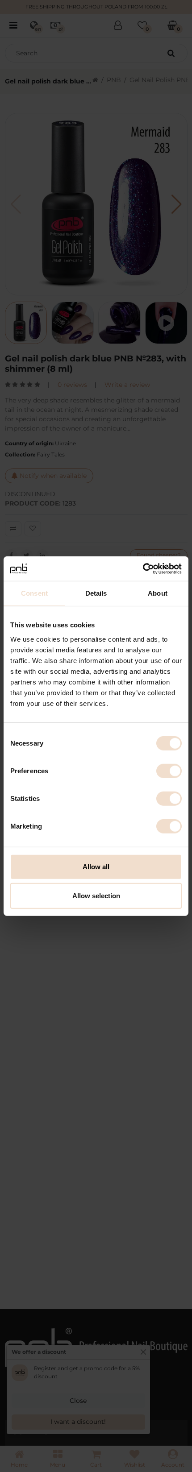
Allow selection (96, 896)
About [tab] (157, 593)
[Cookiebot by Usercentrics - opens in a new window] (143, 568)
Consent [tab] (34, 593)
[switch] (169, 770)
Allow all (96, 866)
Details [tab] (96, 593)
